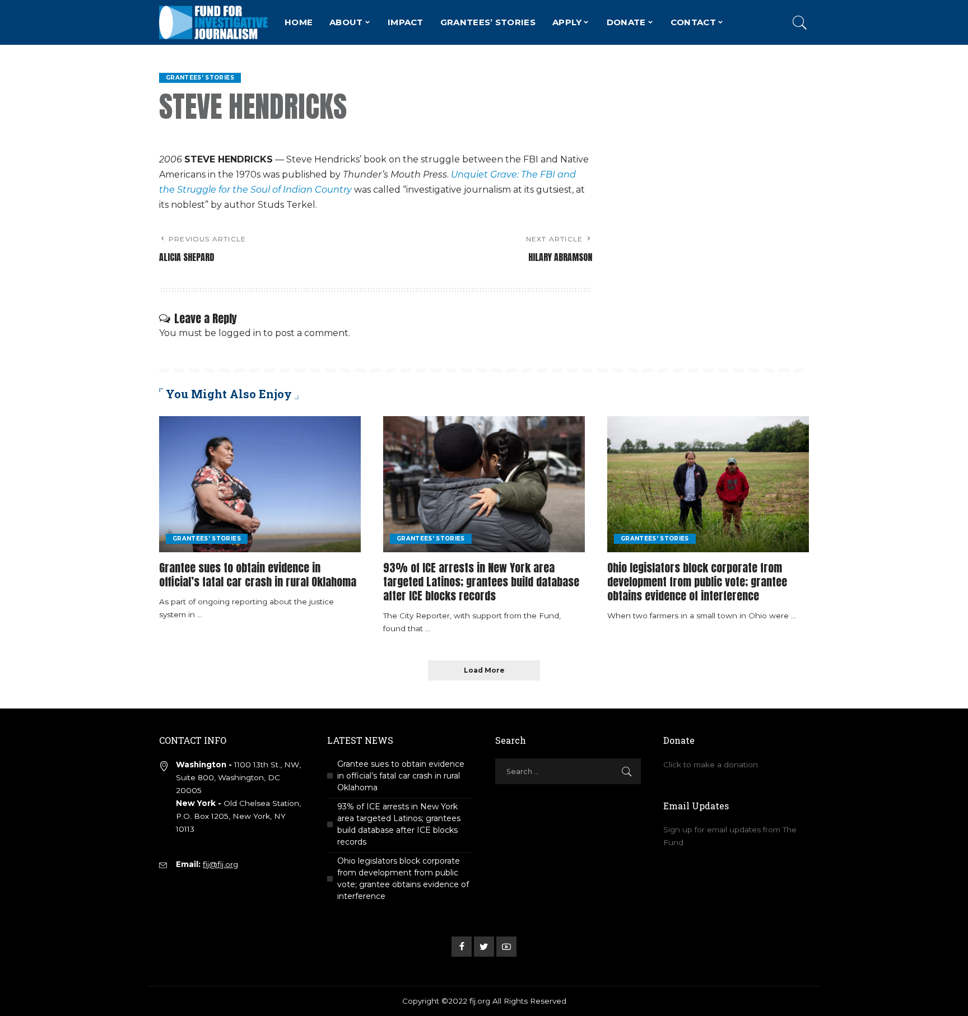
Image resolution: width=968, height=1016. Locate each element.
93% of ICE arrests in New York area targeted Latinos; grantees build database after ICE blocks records (481, 581)
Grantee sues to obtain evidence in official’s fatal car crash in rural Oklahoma (257, 574)
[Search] (800, 22)
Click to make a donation (710, 764)
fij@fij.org (220, 864)
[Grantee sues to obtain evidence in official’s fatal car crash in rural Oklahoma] (260, 484)
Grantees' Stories (200, 77)
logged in (239, 333)
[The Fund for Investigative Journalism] (213, 22)
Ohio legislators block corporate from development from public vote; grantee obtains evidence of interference (697, 581)
